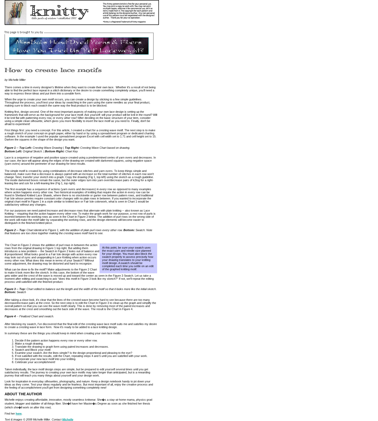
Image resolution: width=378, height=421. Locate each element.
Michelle (67, 419)
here (19, 413)
